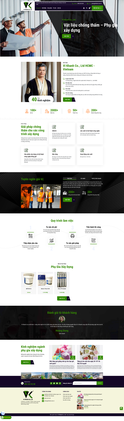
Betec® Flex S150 (45, 288)
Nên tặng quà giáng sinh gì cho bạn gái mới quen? (62, 362)
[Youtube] (57, 383)
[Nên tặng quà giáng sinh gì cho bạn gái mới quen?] (80, 395)
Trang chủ (38, 8)
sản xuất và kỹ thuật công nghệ (89, 131)
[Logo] (28, 6)
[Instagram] (60, 383)
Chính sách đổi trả (67, 398)
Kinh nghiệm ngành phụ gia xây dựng (33, 348)
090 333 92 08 (81, 3)
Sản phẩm (49, 8)
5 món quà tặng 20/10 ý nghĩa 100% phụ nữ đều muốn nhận (92, 406)
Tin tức (54, 8)
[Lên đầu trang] (121, 413)
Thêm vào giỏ (63, 280)
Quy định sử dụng (66, 400)
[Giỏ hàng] (89, 7)
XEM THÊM (66, 36)
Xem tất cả (62, 298)
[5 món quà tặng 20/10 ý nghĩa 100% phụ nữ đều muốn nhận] (80, 406)
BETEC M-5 (28, 288)
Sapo (73, 414)
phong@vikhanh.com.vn (97, 3)
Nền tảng (55, 154)
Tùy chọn (30, 280)
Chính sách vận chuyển (68, 396)
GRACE (54, 131)
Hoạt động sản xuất (86, 154)
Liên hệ (59, 8)
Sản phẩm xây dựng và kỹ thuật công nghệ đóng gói (34, 155)
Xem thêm (67, 99)
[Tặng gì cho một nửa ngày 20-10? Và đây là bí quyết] (80, 401)
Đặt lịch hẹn (96, 8)
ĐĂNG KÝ (99, 383)
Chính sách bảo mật (67, 394)
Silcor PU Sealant (62, 288)
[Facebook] (51, 383)
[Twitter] (54, 383)
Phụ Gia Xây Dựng (62, 267)
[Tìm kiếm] (86, 7)
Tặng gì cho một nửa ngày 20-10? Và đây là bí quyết (88, 362)
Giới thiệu (44, 8)
